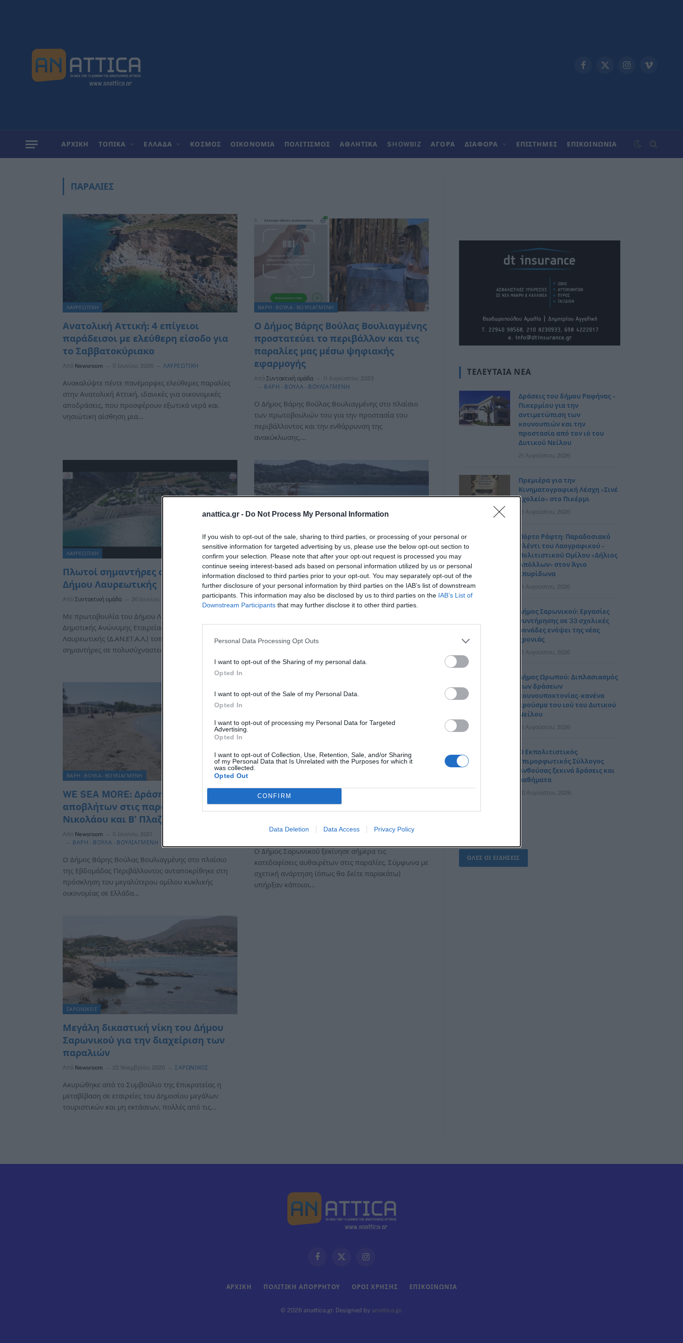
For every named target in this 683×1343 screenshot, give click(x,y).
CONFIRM (274, 795)
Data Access (341, 829)
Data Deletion (289, 829)
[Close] (502, 515)
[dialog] (341, 672)
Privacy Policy (394, 829)
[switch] (457, 661)
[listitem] (341, 641)
